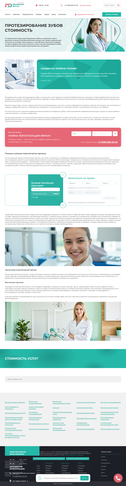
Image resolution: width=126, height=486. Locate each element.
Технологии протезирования (59, 429)
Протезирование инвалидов (59, 418)
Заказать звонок (85, 5)
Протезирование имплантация (35, 418)
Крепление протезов (84, 408)
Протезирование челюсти (39, 424)
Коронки (56, 408)
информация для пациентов (73, 455)
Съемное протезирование (39, 429)
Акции (46, 14)
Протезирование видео (85, 413)
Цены (54, 14)
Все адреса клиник (20, 481)
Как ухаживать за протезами (11, 408)
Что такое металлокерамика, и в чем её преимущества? (15, 435)
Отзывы (39, 14)
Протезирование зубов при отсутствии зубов (14, 418)
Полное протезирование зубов (62, 413)
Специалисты (27, 14)
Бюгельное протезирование (35, 402)
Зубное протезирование (85, 402)
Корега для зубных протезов (36, 408)
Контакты (62, 14)
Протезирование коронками (106, 418)
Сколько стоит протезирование (59, 424)
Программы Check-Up (85, 14)
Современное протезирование (82, 424)
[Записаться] (115, 133)
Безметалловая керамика (15, 402)
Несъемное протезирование (35, 413)
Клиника (16, 14)
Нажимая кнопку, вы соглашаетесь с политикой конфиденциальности (86, 202)
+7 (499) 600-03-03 (108, 142)
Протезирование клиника (86, 418)
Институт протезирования (110, 402)
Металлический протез (109, 408)
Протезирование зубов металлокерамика (109, 413)
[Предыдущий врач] (63, 175)
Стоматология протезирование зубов (109, 424)
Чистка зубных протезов (109, 429)
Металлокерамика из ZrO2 (15, 413)
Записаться (109, 198)
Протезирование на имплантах (12, 424)
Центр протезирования (85, 429)
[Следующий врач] (63, 205)
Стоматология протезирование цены (13, 429)
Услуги (7, 14)
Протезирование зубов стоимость (32, 298)
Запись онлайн (111, 14)
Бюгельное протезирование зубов (61, 402)
